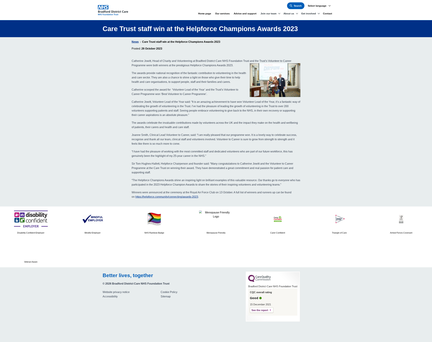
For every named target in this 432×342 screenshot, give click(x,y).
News (135, 41)
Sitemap (166, 296)
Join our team (268, 13)
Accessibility (110, 296)
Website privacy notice (116, 292)
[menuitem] (130, 292)
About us (289, 13)
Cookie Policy (169, 292)
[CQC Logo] (259, 281)
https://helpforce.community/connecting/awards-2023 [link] (166, 196)
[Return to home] (114, 10)
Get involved (308, 13)
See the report (259, 310)
